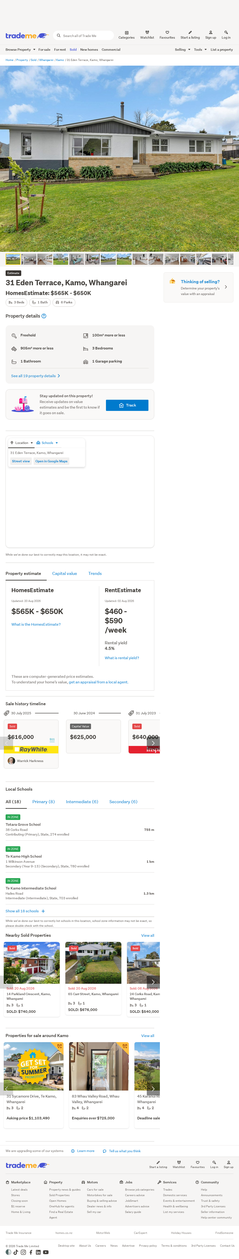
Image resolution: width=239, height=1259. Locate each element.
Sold (73, 49)
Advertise (128, 1246)
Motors (92, 1182)
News (114, 1246)
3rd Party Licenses (213, 1206)
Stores (15, 1195)
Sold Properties (59, 1195)
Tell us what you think (124, 1151)
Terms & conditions (174, 1246)
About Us (85, 1246)
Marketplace (21, 1182)
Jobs (128, 1182)
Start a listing (158, 1167)
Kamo (60, 60)
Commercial (111, 49)
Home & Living (20, 1212)
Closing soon (19, 1201)
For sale (44, 49)
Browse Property (19, 49)
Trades (167, 1190)
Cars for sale (95, 1190)
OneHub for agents (61, 1206)
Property (22, 60)
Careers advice (135, 1195)
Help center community (216, 1217)
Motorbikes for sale (99, 1195)
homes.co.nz (64, 1233)
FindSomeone (224, 1233)
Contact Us (227, 1246)
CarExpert (140, 1233)
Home (10, 60)
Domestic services (175, 1195)
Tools (198, 49)
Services (169, 1182)
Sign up (210, 37)
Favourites (198, 1167)
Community (210, 1182)
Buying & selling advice (102, 1201)
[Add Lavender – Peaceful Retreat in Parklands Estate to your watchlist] (56, 1048)
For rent (60, 49)
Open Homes (57, 1201)
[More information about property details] (44, 316)
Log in (226, 37)
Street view (21, 461)
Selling (180, 49)
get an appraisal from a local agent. (99, 681)
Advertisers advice (137, 1206)
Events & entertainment (179, 1201)
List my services (173, 1212)
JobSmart (131, 1201)
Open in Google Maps (51, 461)
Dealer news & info (99, 1206)
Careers (100, 1246)
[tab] (21, 443)
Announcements (211, 1195)
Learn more (86, 1151)
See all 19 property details (33, 375)
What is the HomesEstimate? (36, 624)
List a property (222, 49)
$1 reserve (18, 1206)
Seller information (213, 1212)
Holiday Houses (181, 1233)
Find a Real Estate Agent (61, 1214)
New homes (89, 49)
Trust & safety (210, 1201)
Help (204, 1190)
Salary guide (133, 1212)
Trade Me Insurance (19, 1233)
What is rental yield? (122, 657)
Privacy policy (148, 1246)
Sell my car (94, 1212)
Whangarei (46, 60)
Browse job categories (139, 1190)
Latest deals (19, 1190)
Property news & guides (65, 1190)
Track (131, 405)
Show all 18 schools (22, 910)
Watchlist (179, 1167)
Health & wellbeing (175, 1206)
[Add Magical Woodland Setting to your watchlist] (122, 1048)
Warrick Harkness (30, 761)
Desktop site (66, 1246)
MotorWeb (103, 1233)
